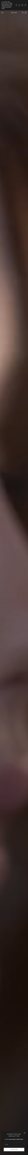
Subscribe (14, 1149)
